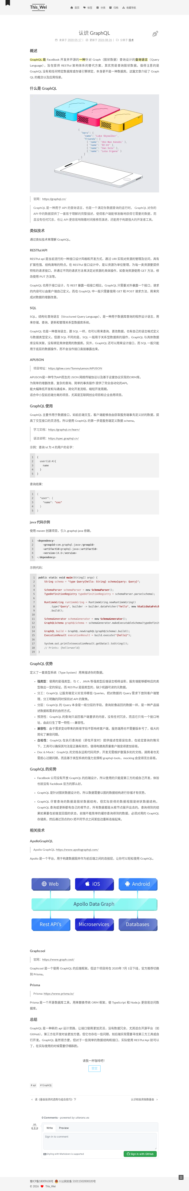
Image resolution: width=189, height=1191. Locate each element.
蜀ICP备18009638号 (42, 1181)
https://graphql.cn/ (54, 199)
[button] (181, 1177)
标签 (89, 8)
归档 (116, 8)
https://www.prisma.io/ (59, 993)
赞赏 (94, 1068)
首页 (77, 8)
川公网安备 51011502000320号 (77, 1181)
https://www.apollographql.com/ (77, 849)
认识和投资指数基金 (143, 1099)
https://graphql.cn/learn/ (64, 429)
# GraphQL (46, 1085)
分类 (103, 8)
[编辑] (155, 34)
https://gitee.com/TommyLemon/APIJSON (75, 368)
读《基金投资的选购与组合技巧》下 (55, 1099)
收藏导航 (131, 8)
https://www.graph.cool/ (58, 959)
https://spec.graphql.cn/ (63, 438)
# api (33, 1085)
